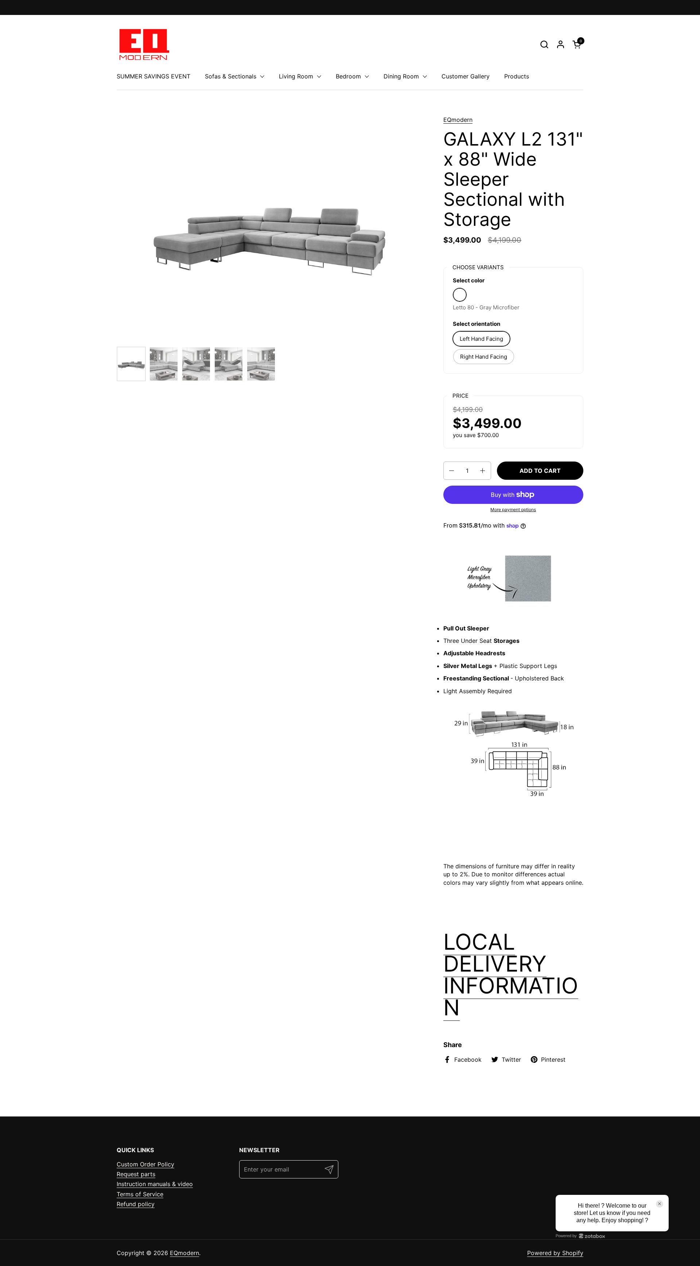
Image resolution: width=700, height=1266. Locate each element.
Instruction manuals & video (155, 1184)
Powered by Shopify (555, 1253)
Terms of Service (140, 1194)
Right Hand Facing (483, 356)
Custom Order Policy (145, 1164)
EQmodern (457, 119)
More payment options (513, 509)
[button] (544, 44)
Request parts (136, 1174)
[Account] (560, 44)
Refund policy (136, 1204)
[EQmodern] (143, 44)
